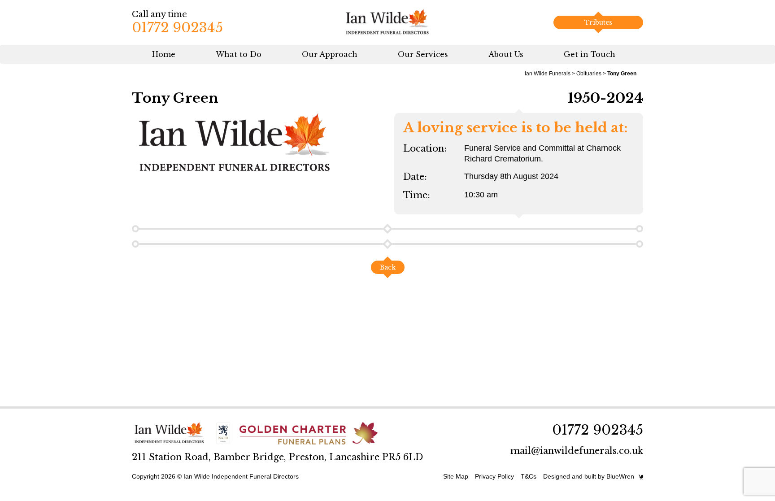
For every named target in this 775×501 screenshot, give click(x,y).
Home (163, 54)
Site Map (455, 476)
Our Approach (329, 54)
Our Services (423, 54)
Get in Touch (589, 54)
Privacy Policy (494, 476)
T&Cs (528, 476)
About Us (505, 54)
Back (388, 267)
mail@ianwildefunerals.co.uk (576, 450)
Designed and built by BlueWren (588, 476)
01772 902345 (177, 27)
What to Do (238, 54)
